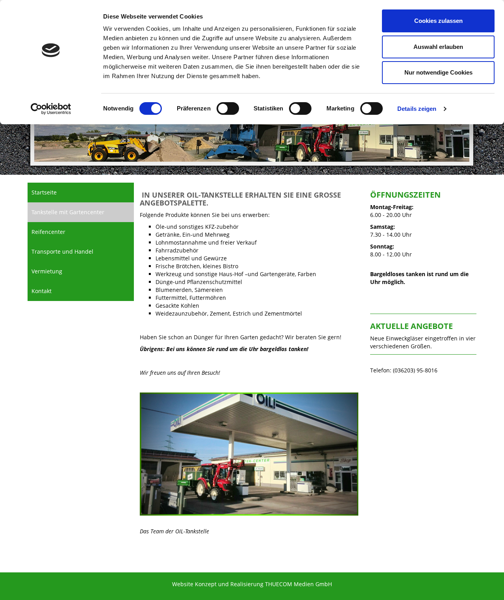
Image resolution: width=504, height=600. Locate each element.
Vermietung (47, 271)
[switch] (228, 108)
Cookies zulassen (438, 20)
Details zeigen (416, 108)
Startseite (44, 192)
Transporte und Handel (62, 251)
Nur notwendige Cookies (438, 72)
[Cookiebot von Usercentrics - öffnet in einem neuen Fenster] (51, 109)
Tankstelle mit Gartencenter (68, 212)
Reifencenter (48, 232)
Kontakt (42, 291)
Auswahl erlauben (438, 46)
